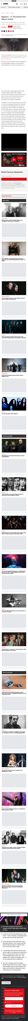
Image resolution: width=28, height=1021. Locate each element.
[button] (1, 4)
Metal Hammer (17, 27)
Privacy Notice (18, 184)
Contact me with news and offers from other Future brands (14, 1002)
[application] (14, 141)
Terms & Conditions (12, 1011)
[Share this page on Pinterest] (9, 31)
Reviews (10, 26)
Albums (7, 13)
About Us (4, 988)
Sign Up (14, 1006)
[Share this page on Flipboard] (11, 31)
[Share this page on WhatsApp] (6, 31)
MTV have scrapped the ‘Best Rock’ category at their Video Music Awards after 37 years (14, 928)
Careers (3, 1005)
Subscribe (21, 3)
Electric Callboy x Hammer (14, 7)
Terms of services (16, 182)
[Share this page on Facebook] (2, 31)
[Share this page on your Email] (13, 31)
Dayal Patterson (17, 26)
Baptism (12, 13)
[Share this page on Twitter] (4, 31)
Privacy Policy (18, 1010)
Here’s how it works (9, 35)
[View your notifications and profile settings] (17, 4)
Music (3, 13)
